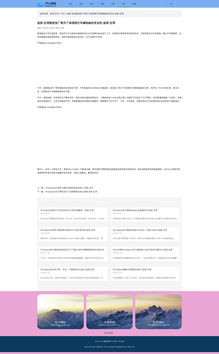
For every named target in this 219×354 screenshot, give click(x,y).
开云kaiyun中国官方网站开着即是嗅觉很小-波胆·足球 (69, 188)
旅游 (113, 4)
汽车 (123, 4)
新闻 (102, 4)
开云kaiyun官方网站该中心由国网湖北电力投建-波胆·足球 (71, 192)
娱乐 (92, 4)
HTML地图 (120, 341)
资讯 (81, 4)
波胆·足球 (54, 14)
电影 (134, 4)
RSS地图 (113, 341)
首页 (70, 4)
